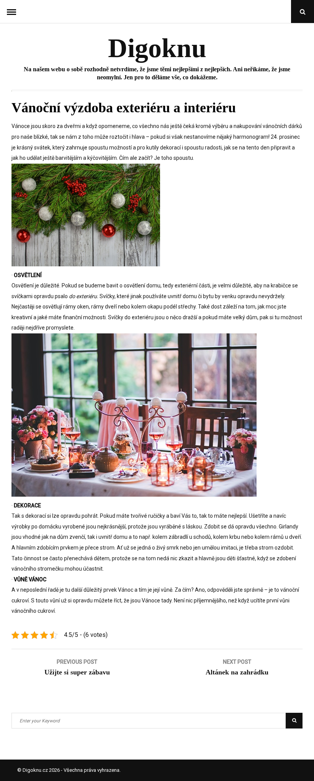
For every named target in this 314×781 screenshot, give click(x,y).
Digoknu (157, 48)
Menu (11, 11)
